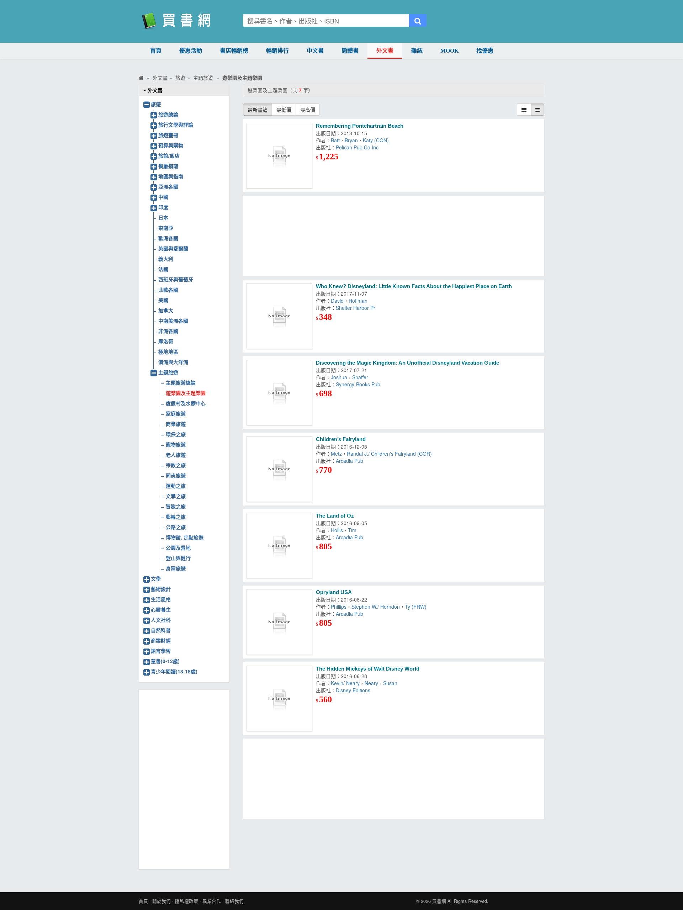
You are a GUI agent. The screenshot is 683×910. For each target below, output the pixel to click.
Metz (336, 453)
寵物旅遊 (176, 444)
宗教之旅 (176, 465)
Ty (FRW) (416, 606)
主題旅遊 (168, 372)
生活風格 (161, 599)
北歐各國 (168, 289)
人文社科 (161, 619)
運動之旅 (176, 485)
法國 (163, 269)
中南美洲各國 (173, 320)
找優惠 (484, 51)
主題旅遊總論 (181, 382)
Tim (352, 530)
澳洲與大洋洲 (173, 361)
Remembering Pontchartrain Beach (359, 126)
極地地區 (168, 351)
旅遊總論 (168, 114)
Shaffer (360, 377)
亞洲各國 (168, 186)
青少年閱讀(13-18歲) (174, 671)
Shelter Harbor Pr (355, 307)
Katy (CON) (376, 140)
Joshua (339, 377)
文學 (156, 578)
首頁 (156, 51)
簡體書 (350, 51)
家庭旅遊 (176, 413)
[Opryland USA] (279, 622)
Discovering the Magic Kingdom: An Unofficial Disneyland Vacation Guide (407, 363)
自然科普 (161, 630)
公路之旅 (176, 526)
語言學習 (161, 650)
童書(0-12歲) (165, 661)
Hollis (337, 530)
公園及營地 (178, 547)
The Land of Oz (335, 516)
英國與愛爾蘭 (173, 248)
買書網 (439, 901)
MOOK (449, 51)
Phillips (338, 606)
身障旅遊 (176, 568)
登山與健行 (178, 557)
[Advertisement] (394, 236)
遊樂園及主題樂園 (186, 392)
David (337, 300)
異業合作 (211, 901)
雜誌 (417, 51)
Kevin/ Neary (345, 683)
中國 (163, 196)
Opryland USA (334, 592)
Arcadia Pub (349, 460)
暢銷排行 (277, 51)
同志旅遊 (176, 475)
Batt (335, 140)
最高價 (307, 109)
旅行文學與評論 (175, 124)
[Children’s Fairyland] (279, 469)
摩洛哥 (165, 341)
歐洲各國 (168, 238)
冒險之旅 (176, 506)
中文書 (315, 51)
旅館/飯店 (169, 155)
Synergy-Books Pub (358, 384)
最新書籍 (258, 109)
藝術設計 (161, 588)
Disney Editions (353, 690)
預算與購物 (170, 145)
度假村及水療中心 (186, 403)
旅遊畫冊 (168, 134)
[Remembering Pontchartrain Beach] (279, 156)
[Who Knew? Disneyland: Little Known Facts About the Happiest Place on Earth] (279, 316)
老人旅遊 (176, 454)
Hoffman (358, 300)
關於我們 (161, 901)
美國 (163, 299)
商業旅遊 (176, 423)
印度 (163, 207)
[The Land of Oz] (279, 545)
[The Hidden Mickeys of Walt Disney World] (279, 698)
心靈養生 (161, 609)
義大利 (165, 258)
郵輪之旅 (176, 516)
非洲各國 (168, 330)
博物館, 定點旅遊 (184, 537)
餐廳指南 (168, 165)
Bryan (351, 140)
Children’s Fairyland (341, 439)
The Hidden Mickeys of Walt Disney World (367, 669)
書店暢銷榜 (234, 51)
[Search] (418, 20)
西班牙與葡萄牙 (175, 279)
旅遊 (156, 103)
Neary (371, 683)
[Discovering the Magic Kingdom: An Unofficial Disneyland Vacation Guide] (279, 392)
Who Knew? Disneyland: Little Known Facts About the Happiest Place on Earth (414, 286)
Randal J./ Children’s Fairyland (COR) (389, 453)
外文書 (384, 51)
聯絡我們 (234, 901)
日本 (163, 217)
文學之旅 (176, 495)
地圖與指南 (170, 176)
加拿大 (165, 310)
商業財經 (161, 640)
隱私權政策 (186, 901)
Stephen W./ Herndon (375, 606)
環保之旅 (176, 434)
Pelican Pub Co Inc (357, 147)
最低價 (283, 109)
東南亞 (165, 227)
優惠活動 (190, 51)
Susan (390, 683)
